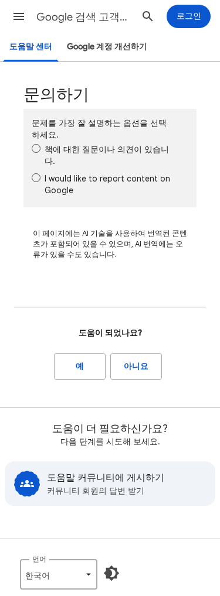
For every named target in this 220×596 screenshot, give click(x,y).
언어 (39, 558)
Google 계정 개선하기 (107, 47)
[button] (19, 16)
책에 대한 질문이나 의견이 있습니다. (107, 155)
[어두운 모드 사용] (111, 573)
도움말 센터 (30, 47)
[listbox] (58, 574)
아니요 (136, 366)
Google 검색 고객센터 (84, 17)
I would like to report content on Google (107, 184)
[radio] (36, 148)
